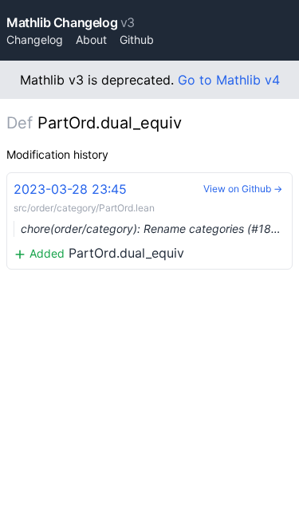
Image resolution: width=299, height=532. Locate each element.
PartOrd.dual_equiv (153, 221)
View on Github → (242, 189)
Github (137, 39)
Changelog (34, 39)
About (91, 39)
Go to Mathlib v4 (229, 80)
